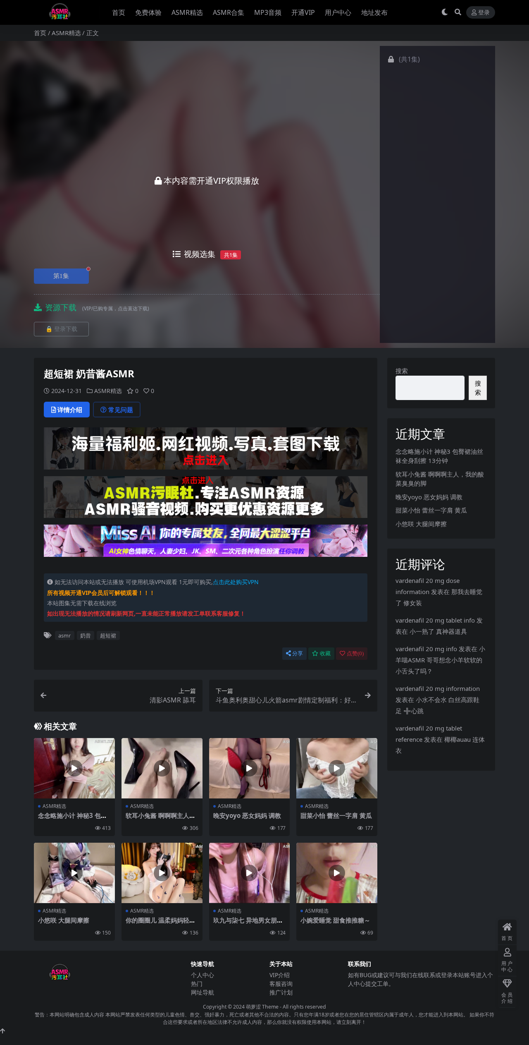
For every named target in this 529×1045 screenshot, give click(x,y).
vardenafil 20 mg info (426, 649)
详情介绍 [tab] (69, 409)
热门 (197, 983)
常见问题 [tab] (120, 409)
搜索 (402, 371)
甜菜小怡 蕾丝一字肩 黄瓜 (336, 815)
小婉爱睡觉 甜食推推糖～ (335, 920)
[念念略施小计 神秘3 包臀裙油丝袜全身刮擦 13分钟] (74, 768)
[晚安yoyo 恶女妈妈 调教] (249, 768)
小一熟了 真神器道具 (438, 631)
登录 (484, 13)
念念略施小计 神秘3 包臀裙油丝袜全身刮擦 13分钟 (73, 819)
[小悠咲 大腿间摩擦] (74, 873)
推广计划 (281, 992)
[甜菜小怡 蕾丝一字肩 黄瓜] (336, 768)
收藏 (325, 653)
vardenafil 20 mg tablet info (435, 620)
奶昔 (85, 635)
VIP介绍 (279, 975)
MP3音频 (267, 12)
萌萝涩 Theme (262, 1006)
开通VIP (303, 12)
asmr (64, 635)
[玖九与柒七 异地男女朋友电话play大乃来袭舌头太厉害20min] (249, 873)
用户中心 (338, 12)
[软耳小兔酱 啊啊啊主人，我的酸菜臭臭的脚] (162, 768)
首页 (118, 12)
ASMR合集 (228, 12)
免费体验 (148, 12)
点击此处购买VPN (236, 582)
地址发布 (374, 12)
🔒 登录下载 (61, 329)
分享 (297, 653)
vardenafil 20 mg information (438, 688)
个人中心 (202, 975)
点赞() (355, 653)
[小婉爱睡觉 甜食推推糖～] (336, 873)
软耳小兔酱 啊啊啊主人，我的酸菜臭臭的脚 (160, 819)
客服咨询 (281, 983)
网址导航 (202, 992)
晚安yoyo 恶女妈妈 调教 (247, 815)
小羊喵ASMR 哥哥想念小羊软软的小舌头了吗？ (440, 660)
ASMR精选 (187, 12)
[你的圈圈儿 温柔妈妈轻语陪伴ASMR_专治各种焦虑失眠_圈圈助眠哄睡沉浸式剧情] (162, 873)
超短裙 (108, 635)
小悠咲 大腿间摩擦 (63, 920)
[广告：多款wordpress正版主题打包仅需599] (205, 451)
